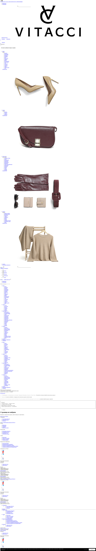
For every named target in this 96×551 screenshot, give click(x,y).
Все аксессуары (7, 312)
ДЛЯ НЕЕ (2, 268)
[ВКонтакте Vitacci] (3, 450)
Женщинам (4, 3)
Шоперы (5, 114)
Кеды (5, 57)
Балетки (5, 53)
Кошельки (6, 163)
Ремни (5, 323)
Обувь (3, 51)
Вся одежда (6, 376)
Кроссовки (6, 58)
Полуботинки (6, 61)
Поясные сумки (7, 359)
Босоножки (6, 289)
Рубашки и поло (7, 384)
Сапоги (5, 64)
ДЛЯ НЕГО (6, 268)
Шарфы (5, 169)
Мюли (5, 60)
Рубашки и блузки (7, 220)
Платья (5, 219)
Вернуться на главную (4, 416)
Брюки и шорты (7, 213)
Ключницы (6, 160)
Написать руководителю (4, 468)
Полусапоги (6, 62)
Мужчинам (4, 4)
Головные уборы (7, 158)
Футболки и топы (7, 221)
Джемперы (6, 332)
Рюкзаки (5, 112)
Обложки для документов (8, 370)
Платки (5, 167)
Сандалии (6, 299)
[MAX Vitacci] (3, 459)
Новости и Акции (5, 427)
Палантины (6, 165)
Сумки (3, 110)
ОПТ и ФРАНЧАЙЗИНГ (18, 1)
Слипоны (6, 65)
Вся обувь (6, 287)
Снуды (5, 324)
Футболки (6, 385)
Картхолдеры (6, 315)
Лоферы (5, 59)
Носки (5, 218)
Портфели (6, 358)
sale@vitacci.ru (4, 465)
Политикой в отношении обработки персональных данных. (46, 395)
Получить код (2, 393)
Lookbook (4, 340)
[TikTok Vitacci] (2, 457)
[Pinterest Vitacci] (3, 453)
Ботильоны (6, 290)
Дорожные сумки (7, 357)
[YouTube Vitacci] (3, 451)
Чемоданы (6, 362)
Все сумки (6, 306)
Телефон (11, 391)
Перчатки (6, 166)
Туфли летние (6, 67)
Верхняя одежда (7, 214)
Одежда (3, 211)
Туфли (5, 66)
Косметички (6, 162)
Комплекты (6, 161)
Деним (5, 331)
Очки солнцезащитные (8, 164)
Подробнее (85, 549)
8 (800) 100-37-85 (4, 37)
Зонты (5, 314)
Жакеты (5, 217)
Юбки (5, 222)
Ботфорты (6, 56)
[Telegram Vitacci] (3, 454)
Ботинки (5, 55)
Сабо (5, 298)
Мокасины (6, 348)
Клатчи (5, 307)
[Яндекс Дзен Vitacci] (2, 456)
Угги (5, 68)
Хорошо (92, 549)
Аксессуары (4, 156)
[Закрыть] (0, 45)
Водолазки (6, 215)
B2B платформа (3, 470)
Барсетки (6, 356)
